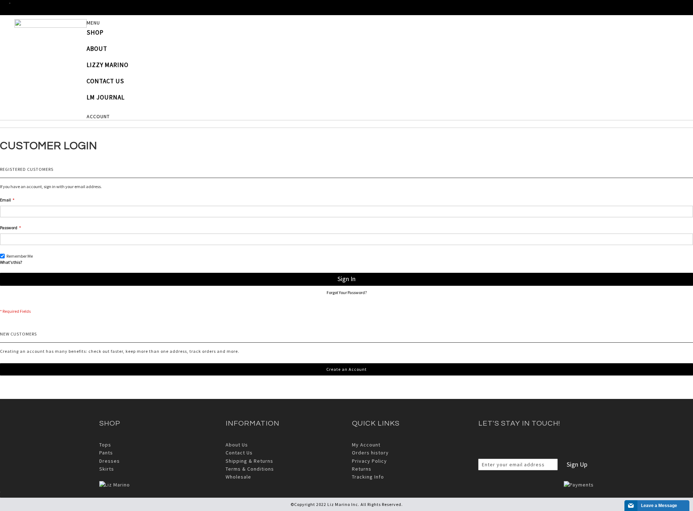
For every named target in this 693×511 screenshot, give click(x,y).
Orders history (370, 452)
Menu (93, 22)
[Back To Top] (346, 495)
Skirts (106, 469)
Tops (105, 444)
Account (98, 116)
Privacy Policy (369, 461)
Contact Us (239, 452)
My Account (366, 444)
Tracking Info (368, 477)
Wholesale (238, 477)
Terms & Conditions (250, 469)
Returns (361, 469)
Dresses (109, 461)
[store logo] (50, 23)
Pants (106, 452)
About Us (237, 444)
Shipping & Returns (249, 461)
